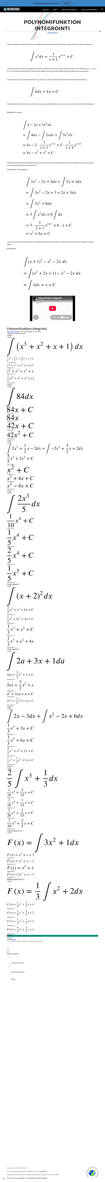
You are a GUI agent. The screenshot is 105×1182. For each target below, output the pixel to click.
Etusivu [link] (45, 9)
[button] (102, 9)
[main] (52, 26)
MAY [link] (55, 9)
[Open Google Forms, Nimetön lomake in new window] (95, 328)
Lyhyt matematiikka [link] (89, 9)
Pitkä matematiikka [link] (69, 9)
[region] (52, 3)
